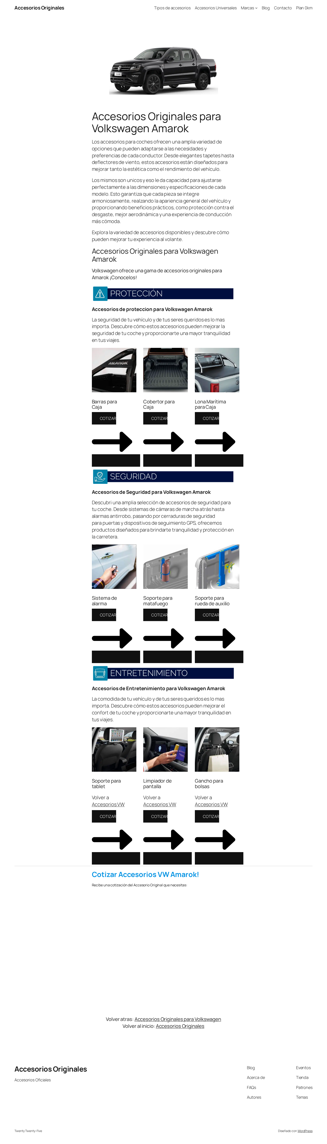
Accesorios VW (108, 804)
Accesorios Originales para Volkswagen (178, 1019)
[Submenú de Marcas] (256, 8)
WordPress (305, 1131)
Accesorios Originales (39, 7)
